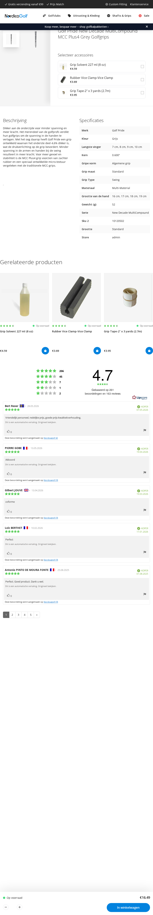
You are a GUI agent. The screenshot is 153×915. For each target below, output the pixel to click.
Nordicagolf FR (51, 480)
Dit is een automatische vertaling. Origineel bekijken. (30, 422)
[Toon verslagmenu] (144, 431)
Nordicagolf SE (51, 437)
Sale (146, 15)
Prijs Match (57, 4)
